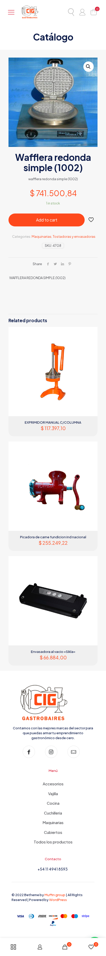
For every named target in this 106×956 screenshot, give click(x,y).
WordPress (58, 900)
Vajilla (53, 793)
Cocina (53, 803)
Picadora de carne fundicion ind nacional (53, 537)
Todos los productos (53, 841)
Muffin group (55, 895)
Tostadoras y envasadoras (74, 236)
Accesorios (53, 783)
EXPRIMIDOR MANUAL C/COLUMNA (53, 422)
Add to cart (46, 220)
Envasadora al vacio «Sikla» (53, 652)
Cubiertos (53, 832)
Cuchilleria (53, 812)
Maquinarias (41, 236)
